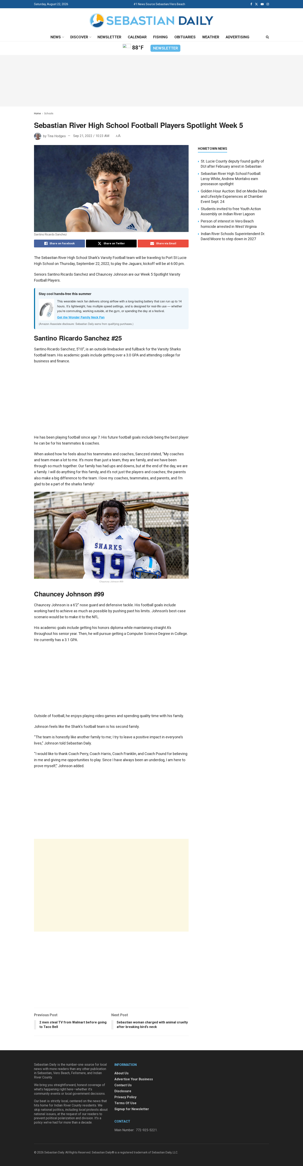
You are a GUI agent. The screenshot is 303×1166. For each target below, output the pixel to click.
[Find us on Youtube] (262, 4)
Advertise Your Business (133, 1079)
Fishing (160, 37)
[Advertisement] (111, 885)
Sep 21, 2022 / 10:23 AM (91, 136)
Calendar (137, 37)
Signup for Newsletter (131, 1109)
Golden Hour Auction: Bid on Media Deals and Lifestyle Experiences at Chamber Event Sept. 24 (234, 196)
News (55, 37)
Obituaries (185, 37)
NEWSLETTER (165, 48)
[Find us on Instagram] (268, 4)
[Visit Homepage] (151, 20)
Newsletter (109, 37)
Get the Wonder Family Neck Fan (81, 317)
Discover (79, 37)
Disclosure (122, 1091)
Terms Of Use (125, 1103)
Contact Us (123, 1085)
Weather (210, 37)
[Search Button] (267, 37)
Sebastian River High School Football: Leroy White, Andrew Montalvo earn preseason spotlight (231, 178)
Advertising (237, 37)
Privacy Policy (125, 1097)
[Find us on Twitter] (256, 4)
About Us (121, 1073)
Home (37, 113)
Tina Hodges (56, 136)
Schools (48, 113)
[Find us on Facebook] (251, 4)
